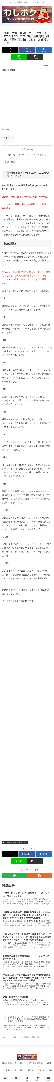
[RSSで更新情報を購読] (39, 875)
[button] (35, 57)
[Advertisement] (27, 99)
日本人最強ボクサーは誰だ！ (14, 1063)
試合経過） (12, 162)
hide (10, 138)
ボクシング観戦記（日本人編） (16, 842)
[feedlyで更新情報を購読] (14, 875)
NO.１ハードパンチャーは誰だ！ (40, 1072)
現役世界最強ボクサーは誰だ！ (40, 1064)
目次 (23, 149)
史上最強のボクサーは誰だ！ (14, 1070)
